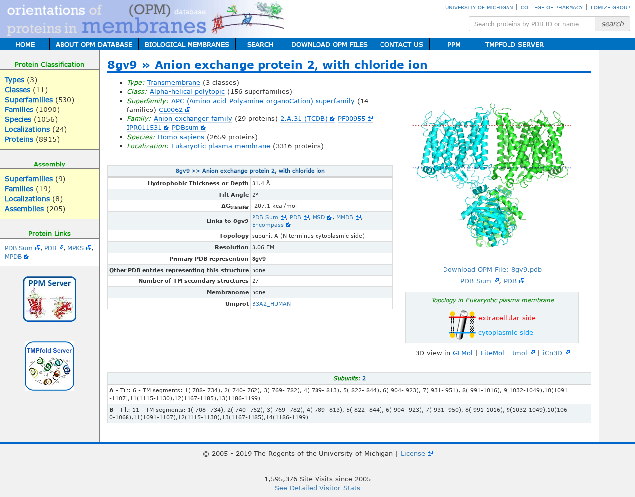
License (413, 453)
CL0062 (171, 109)
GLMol (463, 353)
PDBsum (185, 127)
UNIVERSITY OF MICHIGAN (479, 7)
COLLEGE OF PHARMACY (552, 7)
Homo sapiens (181, 137)
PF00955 (351, 118)
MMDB (344, 217)
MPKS (75, 247)
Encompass (268, 224)
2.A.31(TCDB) (304, 118)
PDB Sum (19, 247)
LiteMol (492, 353)
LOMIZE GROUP (610, 7)
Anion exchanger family (193, 118)
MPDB (13, 256)
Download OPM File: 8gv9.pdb (492, 269)
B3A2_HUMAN (271, 303)
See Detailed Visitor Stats (317, 488)
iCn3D (552, 353)
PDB (50, 247)
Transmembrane (173, 82)
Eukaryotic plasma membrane (220, 146)
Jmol (519, 353)
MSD (319, 217)
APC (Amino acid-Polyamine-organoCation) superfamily (263, 101)
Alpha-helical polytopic (187, 91)
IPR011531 (144, 127)
